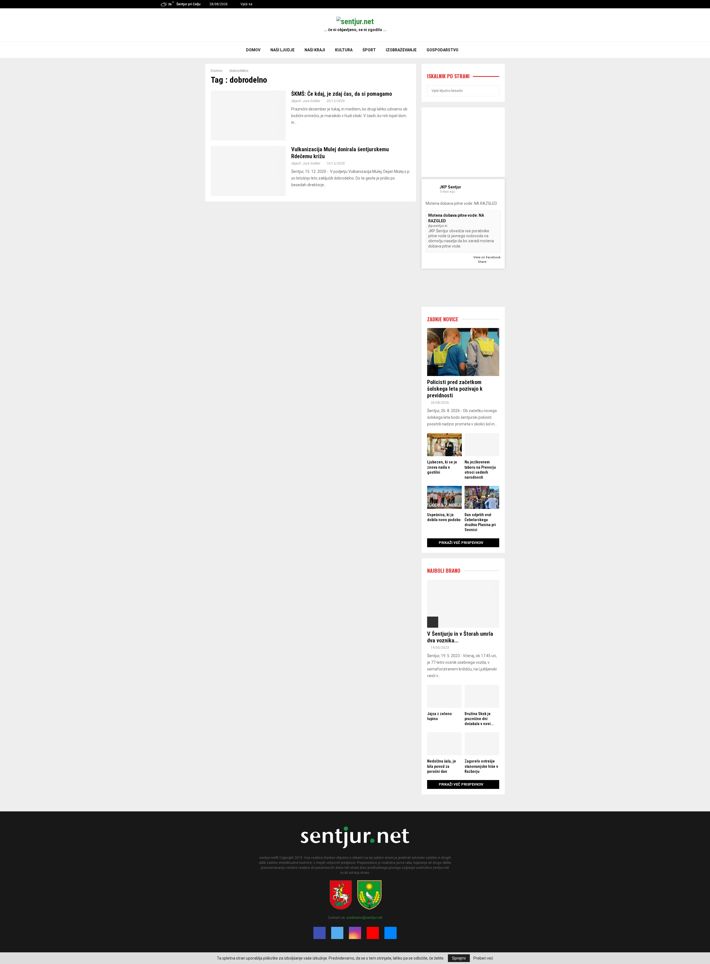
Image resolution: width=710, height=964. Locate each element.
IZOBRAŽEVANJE (401, 50)
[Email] (390, 933)
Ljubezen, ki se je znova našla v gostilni (442, 467)
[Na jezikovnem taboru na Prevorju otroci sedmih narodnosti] (482, 444)
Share (482, 262)
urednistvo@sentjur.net (364, 918)
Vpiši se (246, 4)
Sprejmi (459, 958)
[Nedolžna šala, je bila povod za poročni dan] (444, 743)
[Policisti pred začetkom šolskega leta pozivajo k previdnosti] (463, 352)
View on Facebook (487, 257)
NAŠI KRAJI (315, 50)
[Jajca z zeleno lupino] (444, 696)
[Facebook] (319, 933)
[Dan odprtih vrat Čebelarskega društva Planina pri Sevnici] (482, 497)
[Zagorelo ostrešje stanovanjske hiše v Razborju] (482, 743)
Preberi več (483, 958)
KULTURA (344, 50)
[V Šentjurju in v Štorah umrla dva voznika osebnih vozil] (463, 604)
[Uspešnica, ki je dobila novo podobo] (444, 497)
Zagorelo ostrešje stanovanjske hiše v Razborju (481, 766)
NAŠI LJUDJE (282, 50)
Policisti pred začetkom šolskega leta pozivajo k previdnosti (455, 389)
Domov (253, 50)
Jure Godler (311, 101)
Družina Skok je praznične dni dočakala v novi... (479, 718)
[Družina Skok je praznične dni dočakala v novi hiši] (482, 696)
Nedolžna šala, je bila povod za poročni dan (441, 766)
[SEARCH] (493, 90)
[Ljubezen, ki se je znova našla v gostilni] (444, 444)
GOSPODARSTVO (442, 50)
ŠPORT (369, 50)
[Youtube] (373, 933)
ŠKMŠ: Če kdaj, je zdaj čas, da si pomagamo (341, 93)
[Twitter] (337, 933)
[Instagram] (355, 933)
